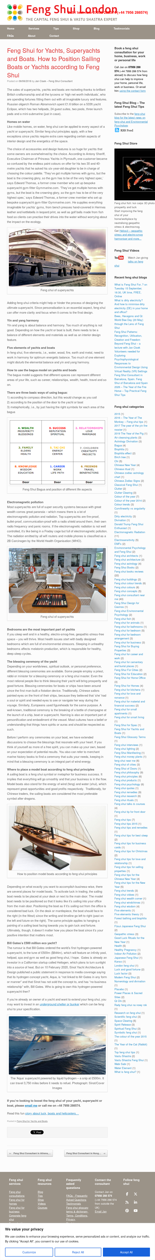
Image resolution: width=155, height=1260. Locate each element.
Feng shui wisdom (125, 906)
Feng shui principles (126, 776)
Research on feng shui (127, 1013)
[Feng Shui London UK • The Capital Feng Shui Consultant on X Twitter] (135, 1194)
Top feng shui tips (124, 1052)
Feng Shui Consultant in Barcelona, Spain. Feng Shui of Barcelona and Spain (131, 379)
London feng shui (124, 965)
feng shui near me (124, 760)
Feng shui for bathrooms (128, 626)
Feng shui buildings (125, 579)
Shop (76, 28)
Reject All (78, 1252)
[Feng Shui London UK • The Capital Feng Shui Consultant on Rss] (127, 1202)
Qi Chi (118, 1001)
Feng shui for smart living (129, 717)
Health (118, 946)
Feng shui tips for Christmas (131, 851)
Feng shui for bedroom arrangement (127, 636)
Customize (29, 1252)
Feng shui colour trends (128, 583)
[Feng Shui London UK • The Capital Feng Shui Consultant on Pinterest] (127, 1210)
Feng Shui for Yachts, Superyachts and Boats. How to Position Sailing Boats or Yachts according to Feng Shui (53, 62)
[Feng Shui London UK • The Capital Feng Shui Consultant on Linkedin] (135, 1202)
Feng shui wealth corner (128, 898)
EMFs (117, 544)
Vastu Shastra (122, 1056)
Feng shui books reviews (128, 571)
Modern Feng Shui (125, 977)
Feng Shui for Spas (125, 725)
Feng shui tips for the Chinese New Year (126, 877)
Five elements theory (126, 914)
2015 (117, 414)
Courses (42, 1207)
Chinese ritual (122, 469)
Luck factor (121, 973)
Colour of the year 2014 (128, 500)
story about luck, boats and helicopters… (52, 1113)
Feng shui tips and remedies (131, 827)
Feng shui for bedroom (127, 630)
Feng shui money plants (128, 756)
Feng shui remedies (125, 792)
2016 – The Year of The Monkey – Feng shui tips (128, 420)
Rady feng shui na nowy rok (130, 1005)
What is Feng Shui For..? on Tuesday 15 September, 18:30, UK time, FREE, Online (130, 290)
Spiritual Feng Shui (125, 1028)
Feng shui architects (126, 556)
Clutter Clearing (123, 493)
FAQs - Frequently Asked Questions (77, 1198)
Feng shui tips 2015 (125, 824)
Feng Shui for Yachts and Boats (32, 1121)
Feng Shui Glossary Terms (130, 737)
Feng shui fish (122, 619)
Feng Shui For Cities (126, 670)
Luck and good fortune (127, 969)
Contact (54, 36)
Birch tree (120, 457)
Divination (120, 520)
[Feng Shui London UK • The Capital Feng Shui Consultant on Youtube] (135, 1210)
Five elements (122, 910)
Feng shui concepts (125, 591)
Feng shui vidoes (124, 894)
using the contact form (132, 91)
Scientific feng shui (125, 1017)
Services (33, 28)
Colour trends (122, 504)
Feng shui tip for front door (129, 812)
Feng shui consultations (17, 1194)
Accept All (126, 1252)
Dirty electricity (123, 516)
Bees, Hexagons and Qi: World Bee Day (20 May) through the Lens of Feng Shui (129, 322)
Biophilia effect (123, 453)
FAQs (10, 36)
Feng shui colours (124, 587)
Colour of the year (124, 496)
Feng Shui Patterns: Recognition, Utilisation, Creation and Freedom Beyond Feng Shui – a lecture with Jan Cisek (128, 339)
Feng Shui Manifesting (127, 753)
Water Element (123, 1068)
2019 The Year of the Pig (128, 433)
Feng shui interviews (126, 745)
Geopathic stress (124, 934)
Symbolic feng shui (125, 1032)
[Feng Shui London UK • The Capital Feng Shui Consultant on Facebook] (127, 1194)
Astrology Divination (126, 441)
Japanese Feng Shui (126, 957)
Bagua (118, 445)
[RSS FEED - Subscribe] (124, 131)
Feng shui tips (122, 819)
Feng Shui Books (124, 567)
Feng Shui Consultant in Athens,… (30, 1153)
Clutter (118, 488)
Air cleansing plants (125, 437)
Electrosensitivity (124, 540)
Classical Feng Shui (126, 485)
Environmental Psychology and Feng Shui (130, 550)
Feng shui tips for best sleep (131, 835)
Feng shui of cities (125, 764)
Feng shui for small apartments (125, 711)
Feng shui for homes (16, 1202)
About (31, 36)
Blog (96, 28)
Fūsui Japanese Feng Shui (130, 926)
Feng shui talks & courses (129, 804)
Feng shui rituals (124, 800)
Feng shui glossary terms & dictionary (77, 1210)
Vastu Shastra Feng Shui (129, 1060)
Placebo (119, 989)
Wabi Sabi (120, 1064)
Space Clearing (123, 1021)
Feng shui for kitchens (127, 690)
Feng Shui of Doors (125, 768)
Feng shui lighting (124, 749)
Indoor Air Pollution (125, 953)
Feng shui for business (127, 642)
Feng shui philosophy (126, 772)
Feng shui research (125, 796)
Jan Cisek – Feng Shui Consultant (53, 81)
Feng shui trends (124, 890)
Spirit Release (122, 1024)
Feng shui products (125, 780)
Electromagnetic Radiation (129, 532)
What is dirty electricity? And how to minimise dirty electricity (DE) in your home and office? (131, 306)
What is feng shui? (125, 1072)
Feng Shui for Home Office (130, 678)
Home (10, 28)
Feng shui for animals (127, 622)
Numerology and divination (129, 981)
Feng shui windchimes (127, 902)
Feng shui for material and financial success (129, 703)
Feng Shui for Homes (126, 685)
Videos (42, 1203)
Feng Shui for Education (128, 674)
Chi (116, 461)
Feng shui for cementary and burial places (128, 664)
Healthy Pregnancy (125, 950)
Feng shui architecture (127, 559)
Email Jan (101, 1211)
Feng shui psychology (127, 784)
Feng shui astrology (125, 563)
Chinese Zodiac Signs (127, 481)
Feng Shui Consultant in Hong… (85, 1153)
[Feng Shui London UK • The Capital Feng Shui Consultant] (62, 12)
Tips (56, 28)
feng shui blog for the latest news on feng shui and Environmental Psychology (131, 120)
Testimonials (122, 28)
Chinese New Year (125, 465)
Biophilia (119, 449)
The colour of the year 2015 (130, 1036)
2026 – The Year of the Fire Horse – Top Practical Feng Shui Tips (130, 391)
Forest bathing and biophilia (130, 918)
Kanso (118, 961)
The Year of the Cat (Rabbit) (130, 1044)
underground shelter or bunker (59, 1004)
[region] (77, 1241)
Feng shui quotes (124, 788)
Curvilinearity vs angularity (129, 508)
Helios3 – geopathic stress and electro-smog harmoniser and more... (128, 234)
